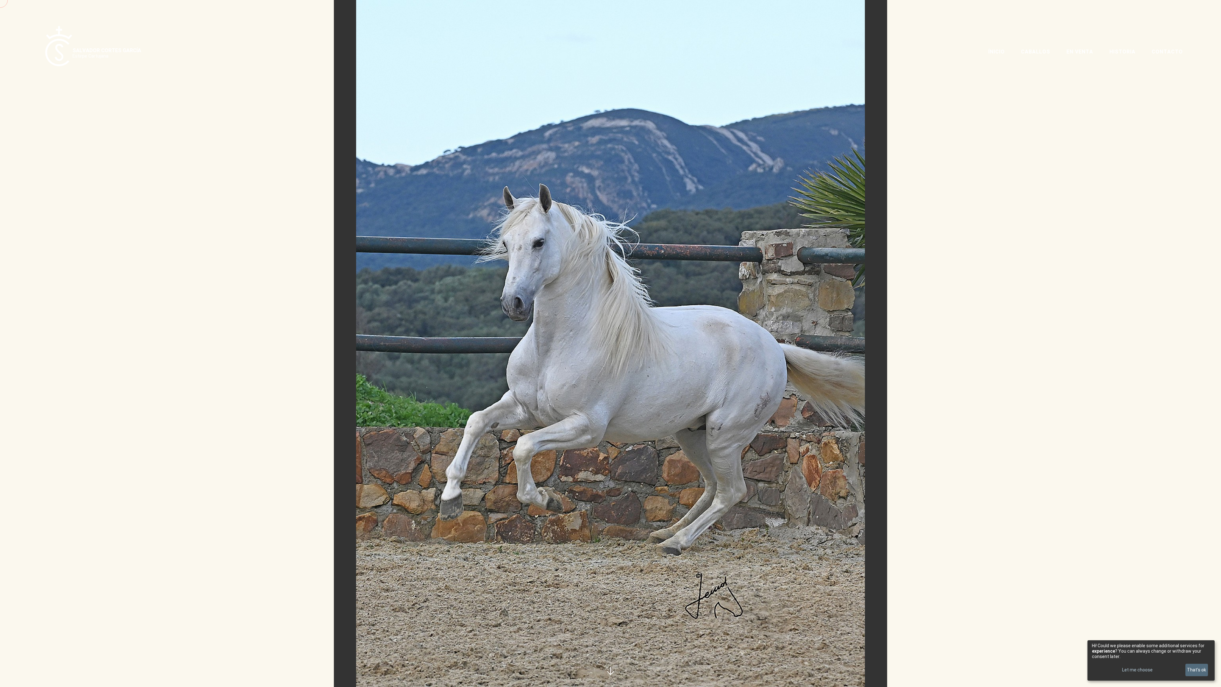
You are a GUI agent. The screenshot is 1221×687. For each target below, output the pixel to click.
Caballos (1035, 52)
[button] (381, 343)
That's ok (1196, 669)
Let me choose (1137, 669)
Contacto (1167, 52)
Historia (1122, 52)
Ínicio (996, 52)
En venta (1079, 52)
